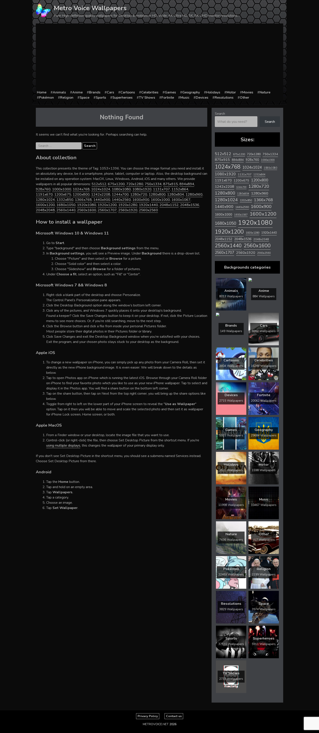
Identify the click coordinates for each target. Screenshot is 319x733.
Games (170, 92)
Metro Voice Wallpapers (90, 8)
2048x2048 (45, 210)
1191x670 (44, 194)
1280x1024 (45, 199)
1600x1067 (181, 199)
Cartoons (127, 92)
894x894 (186, 184)
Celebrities (149, 92)
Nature (265, 92)
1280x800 (157, 194)
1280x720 (138, 194)
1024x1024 (100, 189)
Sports (101, 97)
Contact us (174, 716)
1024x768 (81, 189)
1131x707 (161, 189)
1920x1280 (127, 205)
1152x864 (179, 189)
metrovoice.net (156, 724)
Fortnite (167, 97)
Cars (110, 92)
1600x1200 (45, 205)
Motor (231, 92)
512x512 (99, 184)
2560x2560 (148, 210)
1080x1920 (141, 189)
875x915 (170, 184)
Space (84, 97)
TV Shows (147, 97)
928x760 (43, 189)
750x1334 (153, 184)
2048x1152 (169, 205)
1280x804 (175, 194)
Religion (66, 97)
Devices (202, 97)
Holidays (213, 92)
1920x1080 (86, 205)
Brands (94, 92)
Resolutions (224, 97)
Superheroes (122, 97)
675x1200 (116, 184)
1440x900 (101, 199)
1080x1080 (121, 189)
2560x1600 (86, 210)
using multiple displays (63, 445)
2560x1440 (66, 210)
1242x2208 (100, 194)
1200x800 (81, 194)
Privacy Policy (148, 716)
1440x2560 (121, 199)
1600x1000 (160, 199)
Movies (247, 92)
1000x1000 (61, 189)
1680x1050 (66, 205)
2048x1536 (189, 205)
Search (220, 113)
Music (184, 97)
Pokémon (46, 97)
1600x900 (140, 199)
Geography (191, 92)
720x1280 (134, 184)
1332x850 (64, 199)
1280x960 (194, 194)
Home (41, 92)
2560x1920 (127, 210)
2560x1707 (107, 210)
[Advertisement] (159, 57)
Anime (77, 92)
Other (244, 97)
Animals (59, 92)
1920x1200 (107, 205)
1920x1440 (148, 205)
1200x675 (62, 194)
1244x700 (120, 194)
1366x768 (83, 199)
